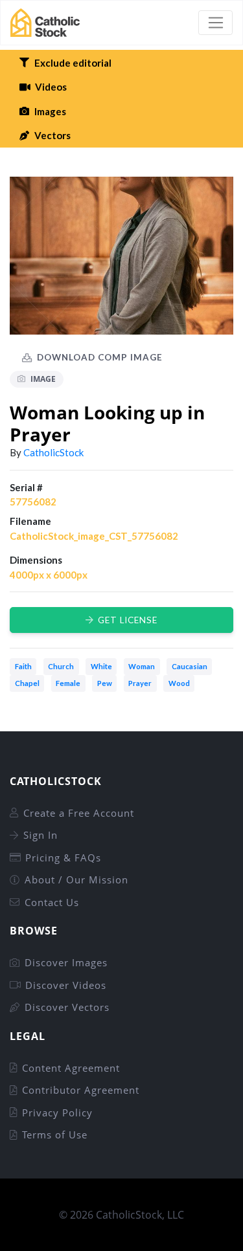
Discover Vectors (67, 1007)
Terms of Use (54, 1134)
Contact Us (52, 902)
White (101, 666)
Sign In (40, 834)
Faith (23, 666)
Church (61, 666)
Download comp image (100, 357)
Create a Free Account (78, 812)
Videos (51, 87)
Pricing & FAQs (63, 857)
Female (68, 683)
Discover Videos (65, 985)
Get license (127, 620)
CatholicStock (53, 452)
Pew (104, 683)
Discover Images (66, 962)
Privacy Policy (57, 1112)
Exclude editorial (72, 63)
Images (50, 111)
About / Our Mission (76, 879)
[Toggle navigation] (215, 22)
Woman (141, 666)
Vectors (52, 135)
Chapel (27, 683)
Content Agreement (71, 1067)
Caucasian (189, 666)
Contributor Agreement (80, 1089)
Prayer (140, 683)
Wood (179, 683)
